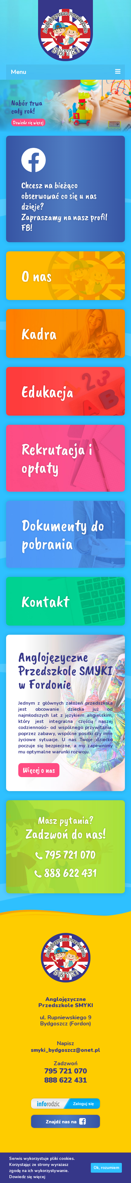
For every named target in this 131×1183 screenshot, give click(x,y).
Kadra (39, 333)
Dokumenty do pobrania (62, 534)
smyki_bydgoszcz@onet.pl (65, 1050)
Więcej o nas (39, 770)
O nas (36, 275)
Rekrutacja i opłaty (56, 458)
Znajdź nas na (62, 1122)
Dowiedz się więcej (28, 122)
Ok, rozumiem (106, 1168)
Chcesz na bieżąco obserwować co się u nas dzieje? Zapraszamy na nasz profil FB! (64, 206)
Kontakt (45, 601)
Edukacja (47, 391)
